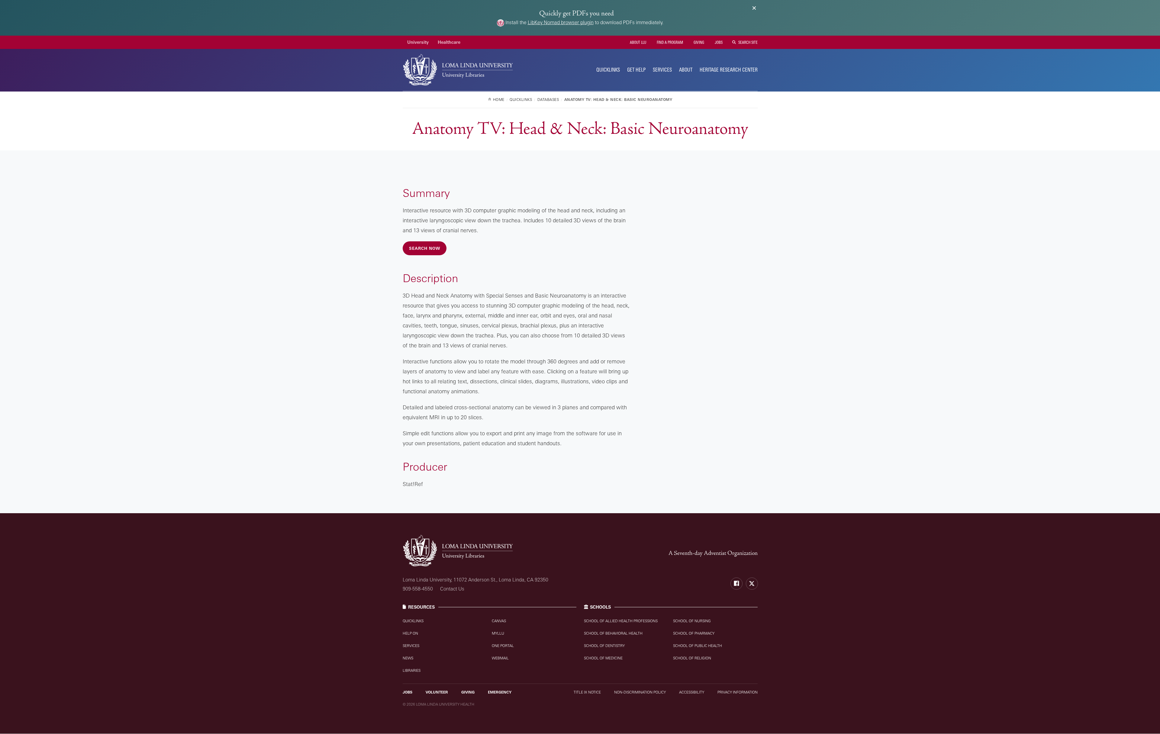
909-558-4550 (418, 589)
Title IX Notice (587, 692)
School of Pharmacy (693, 633)
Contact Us (452, 589)
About (685, 69)
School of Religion (692, 658)
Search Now (424, 248)
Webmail (500, 658)
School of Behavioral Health (613, 633)
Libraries (411, 670)
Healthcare (449, 42)
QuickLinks (608, 69)
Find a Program (669, 42)
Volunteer (437, 692)
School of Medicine (603, 658)
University (418, 42)
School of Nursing (692, 621)
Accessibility (691, 692)
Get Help (636, 69)
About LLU (637, 42)
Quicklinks (413, 621)
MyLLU (498, 633)
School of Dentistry (604, 645)
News (408, 658)
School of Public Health (697, 645)
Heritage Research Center (729, 69)
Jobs (718, 42)
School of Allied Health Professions (621, 621)
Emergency (499, 692)
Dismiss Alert (754, 8)
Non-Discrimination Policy (640, 692)
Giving (698, 42)
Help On (410, 633)
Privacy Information (737, 692)
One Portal (503, 645)
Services (662, 69)
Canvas (499, 621)
